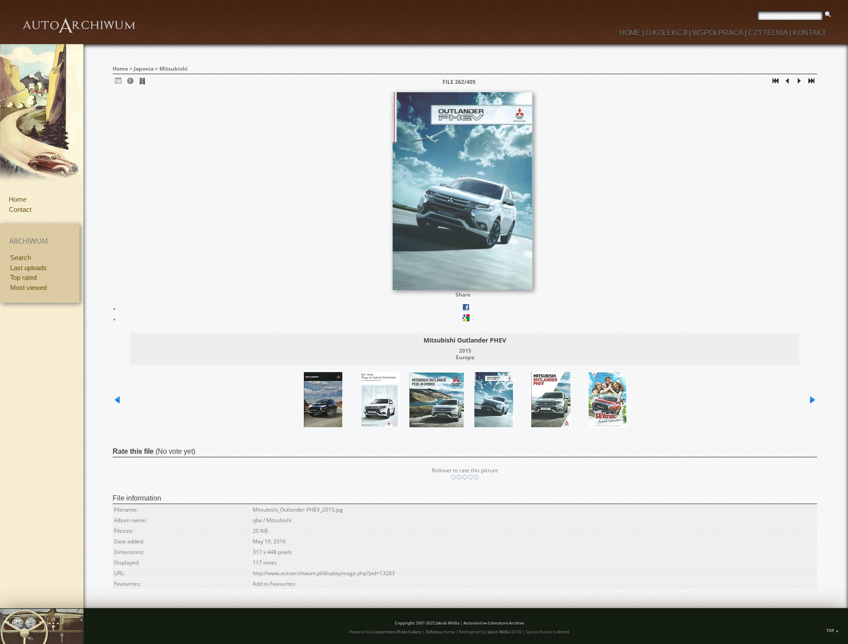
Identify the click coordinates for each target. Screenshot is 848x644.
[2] (459, 477)
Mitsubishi (173, 68)
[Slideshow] (142, 82)
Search (20, 257)
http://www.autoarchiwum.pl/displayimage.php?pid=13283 (324, 573)
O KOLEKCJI (666, 33)
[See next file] (799, 82)
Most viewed (28, 287)
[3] (465, 477)
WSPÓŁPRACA (718, 33)
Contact (20, 209)
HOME (629, 33)
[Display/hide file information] (130, 82)
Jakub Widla (447, 623)
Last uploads (28, 267)
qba (257, 520)
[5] (476, 477)
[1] (453, 477)
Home (17, 199)
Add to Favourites (274, 584)
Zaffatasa (433, 632)
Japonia (144, 68)
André (563, 632)
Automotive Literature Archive (493, 623)
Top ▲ (832, 630)
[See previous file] (787, 82)
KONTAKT (809, 33)
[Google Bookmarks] (465, 319)
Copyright (405, 623)
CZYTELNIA (767, 33)
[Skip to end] (811, 82)
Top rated (23, 277)
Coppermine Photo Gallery (396, 632)
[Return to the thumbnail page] (118, 82)
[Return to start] (775, 82)
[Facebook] (465, 309)
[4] (470, 477)
